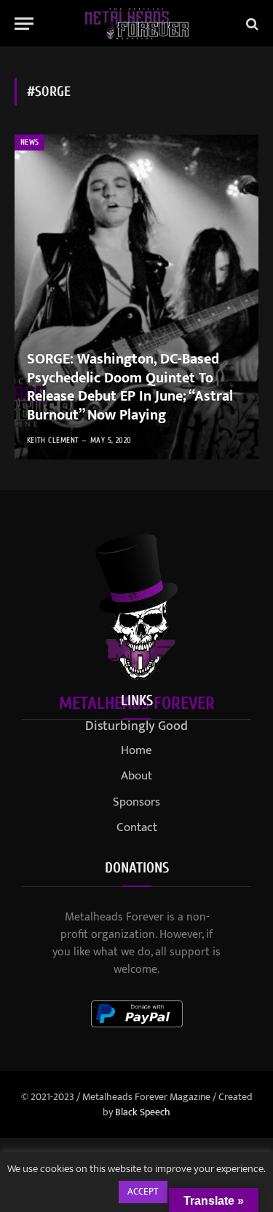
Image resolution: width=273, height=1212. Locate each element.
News (29, 142)
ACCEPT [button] (143, 1192)
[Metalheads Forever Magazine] (136, 23)
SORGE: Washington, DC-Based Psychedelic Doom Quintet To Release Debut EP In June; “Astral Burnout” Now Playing (130, 387)
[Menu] (24, 23)
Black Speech (142, 1112)
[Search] (250, 23)
